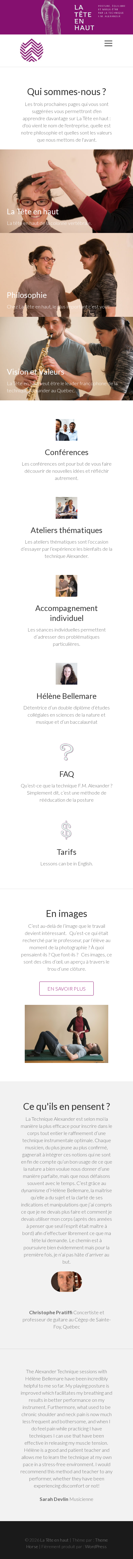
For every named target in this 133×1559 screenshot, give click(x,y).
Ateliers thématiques (66, 530)
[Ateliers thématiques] (66, 508)
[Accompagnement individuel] (66, 586)
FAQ (66, 773)
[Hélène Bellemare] (66, 674)
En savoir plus (66, 988)
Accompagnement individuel (66, 612)
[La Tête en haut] (31, 51)
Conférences (66, 452)
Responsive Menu (108, 43)
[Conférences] (66, 430)
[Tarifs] (66, 830)
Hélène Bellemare (66, 695)
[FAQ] (66, 752)
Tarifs (66, 851)
